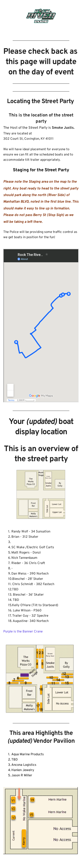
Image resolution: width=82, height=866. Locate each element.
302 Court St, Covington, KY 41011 (28, 139)
